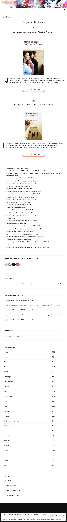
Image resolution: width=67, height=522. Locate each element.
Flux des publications (11, 486)
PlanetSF (7, 441)
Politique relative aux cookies (54, 519)
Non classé (7, 436)
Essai (5, 391)
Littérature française (11, 426)
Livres (33, 27)
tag (5, 465)
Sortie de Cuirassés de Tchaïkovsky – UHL (20, 186)
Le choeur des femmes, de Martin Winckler (33, 31)
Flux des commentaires (12, 491)
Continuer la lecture (33, 89)
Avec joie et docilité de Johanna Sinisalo (20, 197)
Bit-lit (6, 372)
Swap (6, 460)
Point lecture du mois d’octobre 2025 (19, 213)
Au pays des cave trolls (19, 236)
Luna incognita (11, 218)
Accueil (4, 17)
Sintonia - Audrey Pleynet (15, 245)
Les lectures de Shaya (33, 4)
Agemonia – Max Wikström (15, 208)
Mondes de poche (17, 194)
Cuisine (6, 387)
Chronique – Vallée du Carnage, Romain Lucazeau (23, 192)
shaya (42, 36)
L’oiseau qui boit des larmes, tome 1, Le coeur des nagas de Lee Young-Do (37, 305)
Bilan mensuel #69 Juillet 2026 (22, 300)
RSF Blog (14, 178)
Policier (6, 446)
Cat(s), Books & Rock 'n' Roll (20, 170)
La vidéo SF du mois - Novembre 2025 (19, 240)
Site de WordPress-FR (11, 496)
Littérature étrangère (11, 421)
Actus (6, 352)
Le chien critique (17, 220)
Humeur (6, 411)
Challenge (7, 377)
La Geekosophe (16, 183)
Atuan (6, 357)
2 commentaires (51, 36)
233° (13, 204)
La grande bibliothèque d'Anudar (22, 242)
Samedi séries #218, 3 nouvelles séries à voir (21, 181)
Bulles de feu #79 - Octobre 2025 (18, 202)
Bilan (5, 367)
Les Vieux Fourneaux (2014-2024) (17, 168)
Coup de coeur (9, 382)
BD (5, 362)
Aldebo (14, 189)
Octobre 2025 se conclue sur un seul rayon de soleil (24, 229)
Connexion (7, 481)
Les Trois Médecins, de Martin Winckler (33, 104)
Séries (6, 451)
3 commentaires (51, 109)
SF (4, 456)
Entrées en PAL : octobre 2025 (16, 224)
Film (5, 406)
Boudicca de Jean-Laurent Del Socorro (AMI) (22, 234)
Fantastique (8, 396)
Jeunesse (7, 416)
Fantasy (6, 401)
